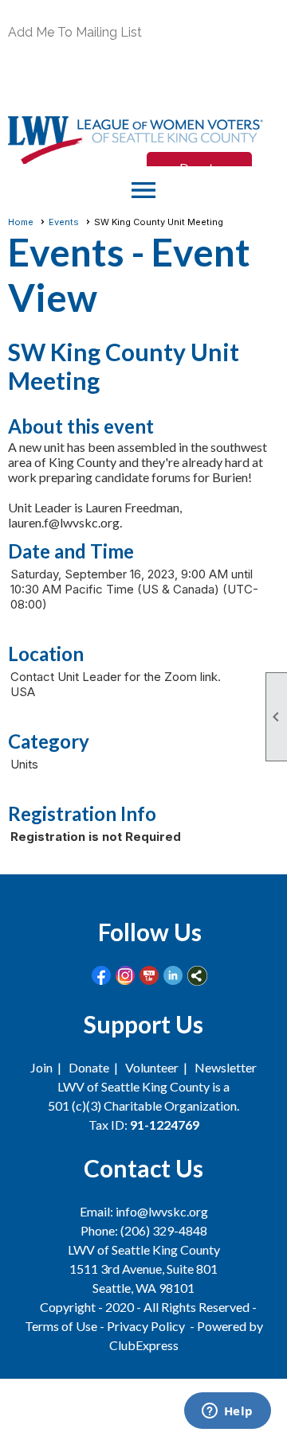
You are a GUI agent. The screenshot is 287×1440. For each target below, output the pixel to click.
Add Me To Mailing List (75, 32)
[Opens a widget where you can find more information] (227, 1412)
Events (64, 222)
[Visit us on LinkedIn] (173, 976)
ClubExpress (144, 1344)
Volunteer (152, 1067)
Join (41, 1067)
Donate (89, 1067)
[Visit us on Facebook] (102, 976)
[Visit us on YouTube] (149, 976)
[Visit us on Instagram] (126, 976)
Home (20, 222)
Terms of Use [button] (62, 1325)
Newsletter (226, 1067)
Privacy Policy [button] (146, 1325)
